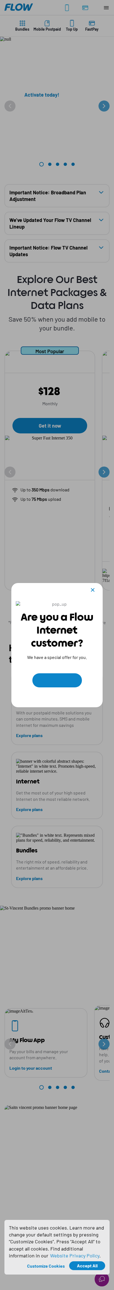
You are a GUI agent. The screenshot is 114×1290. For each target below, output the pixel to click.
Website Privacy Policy (74, 1255)
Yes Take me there (57, 681)
